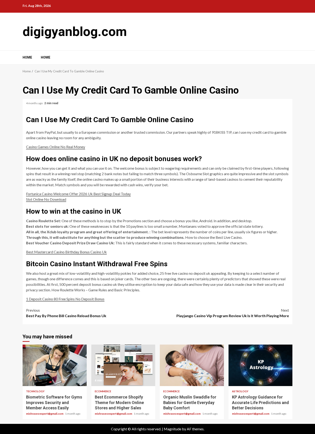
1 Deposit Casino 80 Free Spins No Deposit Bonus (65, 299)
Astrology (240, 391)
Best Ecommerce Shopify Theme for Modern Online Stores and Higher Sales (123, 365)
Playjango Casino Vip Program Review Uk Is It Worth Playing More (232, 313)
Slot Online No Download (46, 199)
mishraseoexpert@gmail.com (45, 413)
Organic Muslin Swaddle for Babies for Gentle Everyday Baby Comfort (192, 365)
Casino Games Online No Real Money (55, 147)
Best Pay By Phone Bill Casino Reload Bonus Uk (66, 313)
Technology (35, 391)
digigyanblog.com (75, 31)
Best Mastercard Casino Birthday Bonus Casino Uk (66, 252)
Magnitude (172, 429)
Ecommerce (103, 391)
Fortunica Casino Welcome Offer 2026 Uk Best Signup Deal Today (78, 194)
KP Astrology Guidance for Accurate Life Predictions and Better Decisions (261, 365)
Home (27, 57)
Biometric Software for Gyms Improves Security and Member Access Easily (55, 365)
